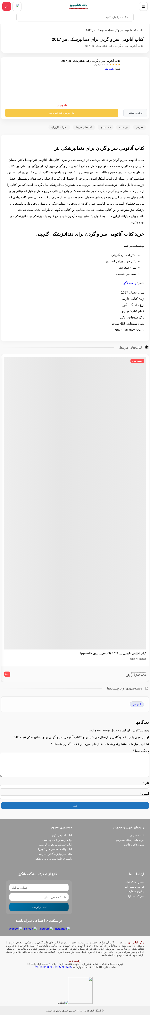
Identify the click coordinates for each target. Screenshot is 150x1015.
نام (146, 783)
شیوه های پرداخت (134, 844)
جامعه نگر (109, 68)
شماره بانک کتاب (134, 882)
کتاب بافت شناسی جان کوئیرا (55, 849)
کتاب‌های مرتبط (84, 127)
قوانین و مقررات (134, 886)
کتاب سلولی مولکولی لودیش (55, 844)
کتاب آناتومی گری (62, 835)
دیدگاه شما (141, 750)
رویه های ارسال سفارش (130, 839)
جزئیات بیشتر (135, 113)
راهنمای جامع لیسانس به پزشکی (53, 858)
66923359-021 (43, 967)
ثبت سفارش (137, 835)
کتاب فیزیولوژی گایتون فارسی (55, 853)
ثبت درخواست (39, 907)
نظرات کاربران (59, 127)
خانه (141, 30)
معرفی (139, 127)
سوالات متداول (135, 896)
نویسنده (123, 127)
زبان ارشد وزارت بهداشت (57, 839)
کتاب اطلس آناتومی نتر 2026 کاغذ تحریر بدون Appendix (112, 653)
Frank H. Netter (137, 658)
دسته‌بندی (105, 127)
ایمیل (144, 793)
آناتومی (137, 704)
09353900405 (63, 967)
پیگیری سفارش (135, 891)
